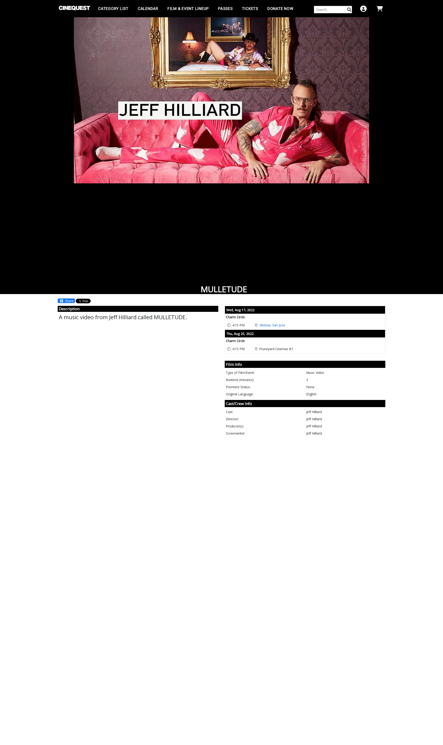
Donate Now (280, 8)
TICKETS (250, 8)
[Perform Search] (349, 9)
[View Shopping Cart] (379, 8)
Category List (113, 8)
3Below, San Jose (272, 325)
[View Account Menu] (363, 8)
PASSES (225, 8)
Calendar (148, 8)
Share (69, 301)
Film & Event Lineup (188, 8)
